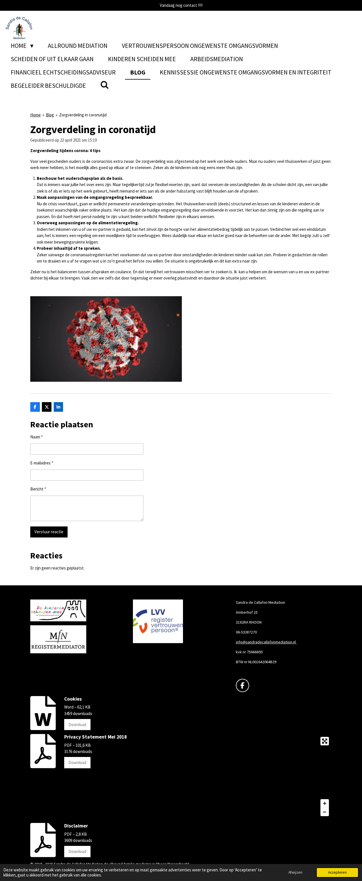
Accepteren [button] (337, 872)
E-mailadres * (41, 463)
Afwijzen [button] (295, 872)
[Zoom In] (324, 803)
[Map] (258, 776)
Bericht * (38, 489)
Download (77, 724)
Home (35, 115)
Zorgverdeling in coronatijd (83, 115)
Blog (50, 115)
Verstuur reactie (49, 531)
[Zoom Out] (324, 812)
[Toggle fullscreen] (324, 741)
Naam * (36, 437)
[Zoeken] (104, 85)
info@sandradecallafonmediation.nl (266, 642)
